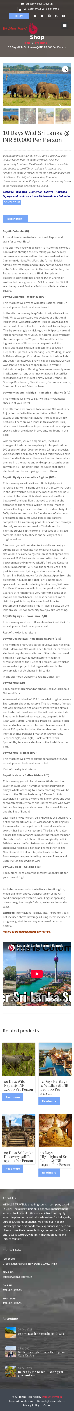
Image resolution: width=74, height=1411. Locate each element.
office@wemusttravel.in (39, 3)
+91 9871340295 (32, 9)
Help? (19, 16)
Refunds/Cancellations (51, 1401)
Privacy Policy (30, 1405)
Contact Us (12, 202)
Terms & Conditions (21, 1401)
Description (14, 218)
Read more (13, 1097)
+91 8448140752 (50, 9)
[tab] (15, 219)
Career (47, 1405)
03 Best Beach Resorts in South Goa (41, 1333)
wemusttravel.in (52, 1396)
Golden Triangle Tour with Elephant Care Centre (42, 1353)
